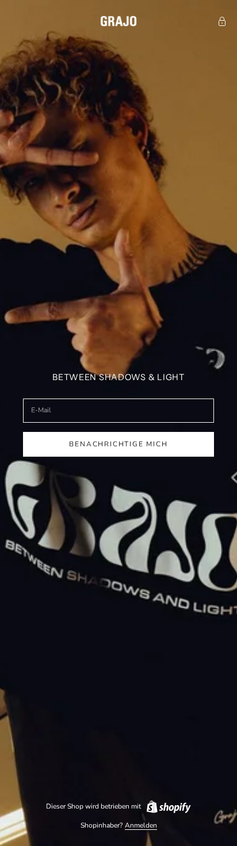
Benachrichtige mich (118, 444)
